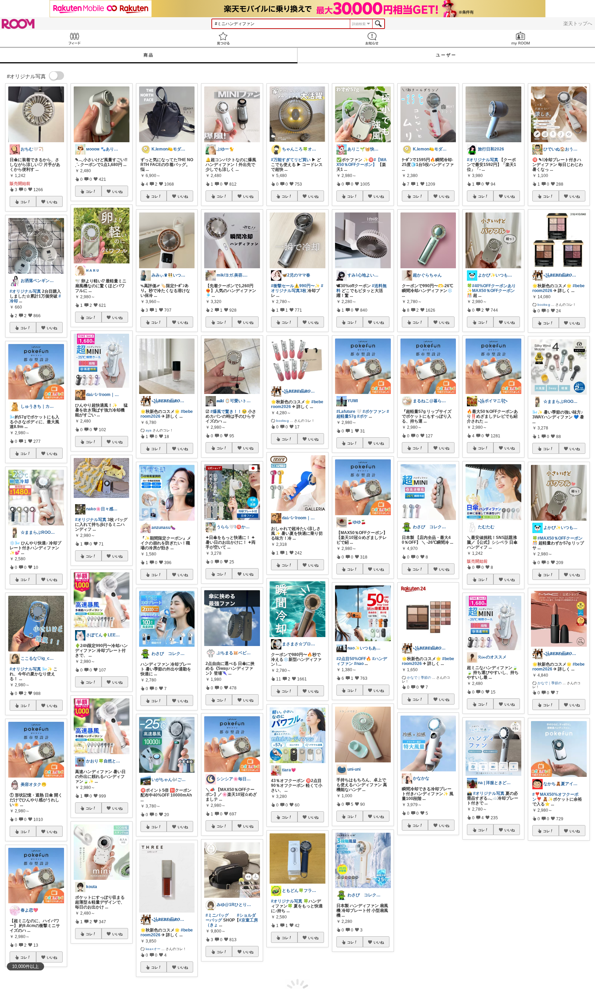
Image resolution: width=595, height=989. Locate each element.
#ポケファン (374, 411)
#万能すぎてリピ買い (291, 159)
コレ (23, 202)
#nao (359, 663)
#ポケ (362, 416)
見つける (223, 38)
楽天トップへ (577, 23)
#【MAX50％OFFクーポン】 (361, 162)
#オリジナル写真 (25, 291)
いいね (52, 202)
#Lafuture (345, 411)
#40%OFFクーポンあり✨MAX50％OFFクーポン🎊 (491, 290)
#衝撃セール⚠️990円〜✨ (295, 285)
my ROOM (520, 38)
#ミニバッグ (217, 915)
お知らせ (372, 38)
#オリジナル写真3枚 (297, 288)
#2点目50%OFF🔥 (353, 658)
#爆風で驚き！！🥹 (228, 411)
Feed (74, 38)
